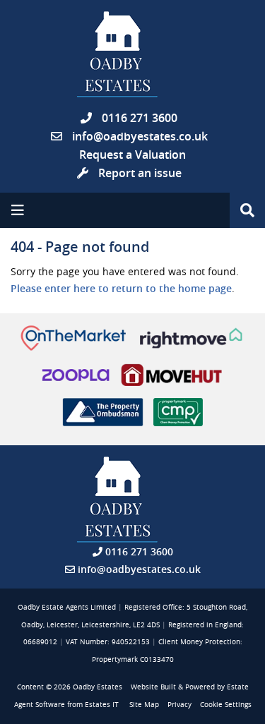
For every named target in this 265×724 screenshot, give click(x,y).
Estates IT (102, 704)
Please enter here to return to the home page (121, 288)
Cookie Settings (226, 704)
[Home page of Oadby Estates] (132, 54)
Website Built (153, 687)
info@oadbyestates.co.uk (140, 136)
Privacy (179, 704)
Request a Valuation (132, 154)
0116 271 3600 (138, 118)
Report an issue (138, 173)
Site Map (144, 704)
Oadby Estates (97, 687)
